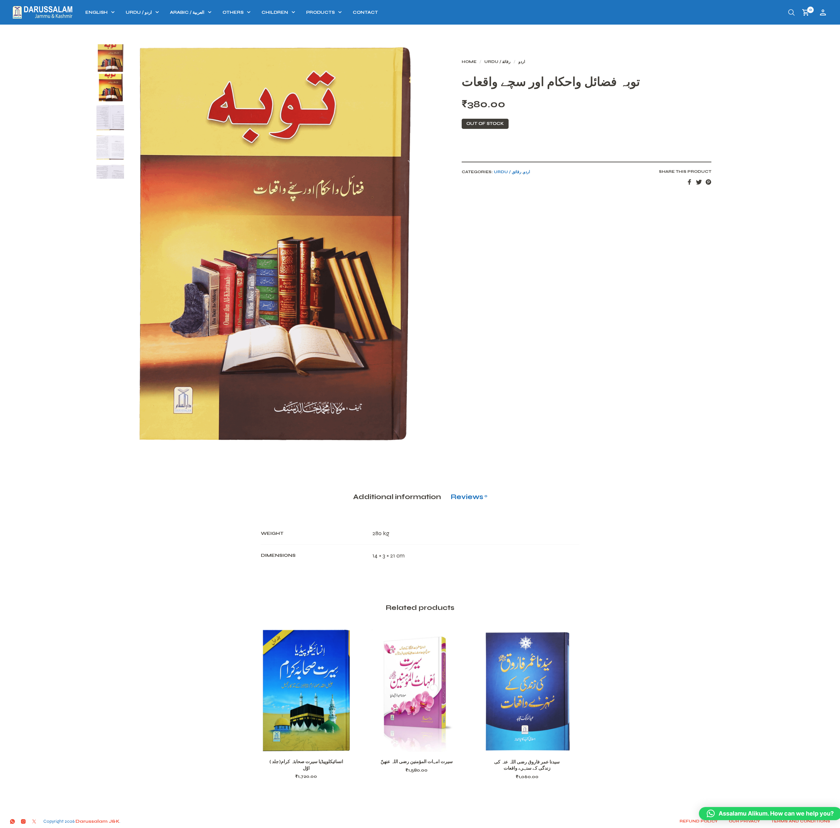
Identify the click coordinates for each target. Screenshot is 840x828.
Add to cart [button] (315, 744)
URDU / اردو (139, 12)
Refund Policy (699, 821)
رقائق (506, 61)
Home (469, 61)
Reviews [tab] (469, 497)
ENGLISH (96, 12)
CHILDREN (275, 12)
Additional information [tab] (397, 497)
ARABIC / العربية (187, 12)
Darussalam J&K (97, 821)
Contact (365, 12)
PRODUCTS (320, 12)
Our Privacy (744, 821)
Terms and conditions (800, 821)
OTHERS (232, 12)
